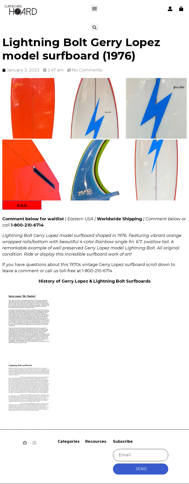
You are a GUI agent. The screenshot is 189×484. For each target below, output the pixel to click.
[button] (94, 8)
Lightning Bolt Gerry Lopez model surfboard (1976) (81, 49)
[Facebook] (25, 443)
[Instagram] (34, 443)
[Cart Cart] (181, 9)
